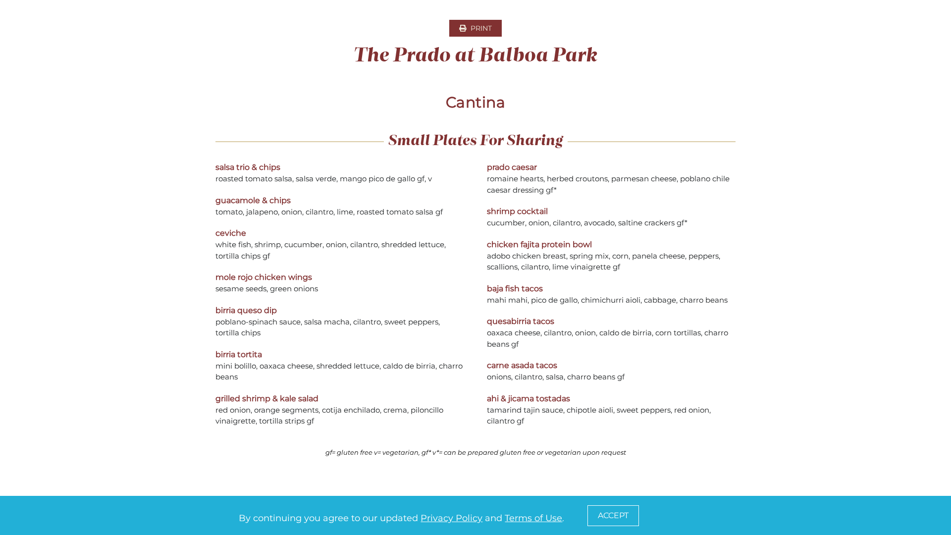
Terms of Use (533, 518)
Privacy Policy (451, 518)
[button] (613, 515)
